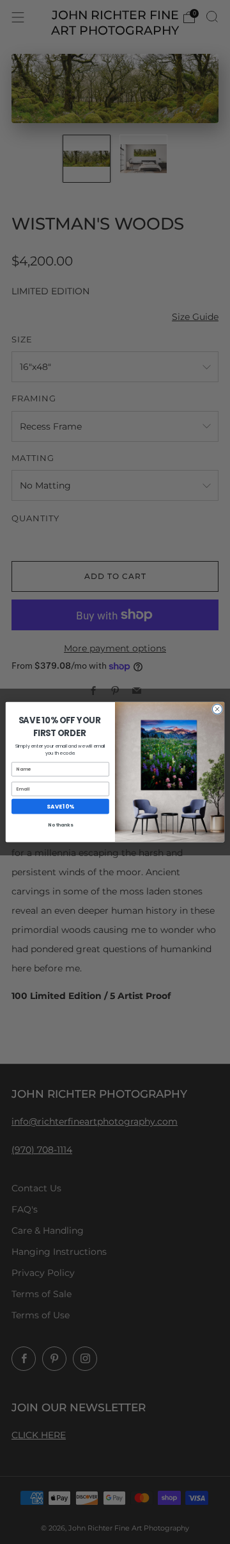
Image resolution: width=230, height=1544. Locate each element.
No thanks (60, 824)
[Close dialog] (217, 709)
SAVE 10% (60, 806)
